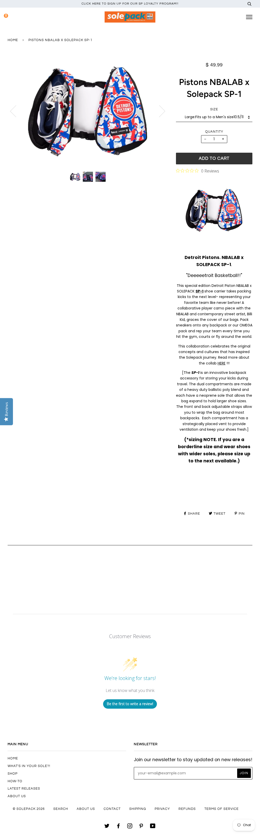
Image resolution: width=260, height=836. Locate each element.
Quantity (214, 131)
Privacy (162, 809)
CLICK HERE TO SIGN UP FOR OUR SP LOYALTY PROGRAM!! (130, 3)
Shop (13, 773)
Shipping (137, 809)
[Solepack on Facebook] (118, 827)
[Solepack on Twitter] (107, 827)
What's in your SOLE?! (29, 766)
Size (214, 109)
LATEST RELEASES (24, 788)
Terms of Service (221, 809)
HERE (221, 363)
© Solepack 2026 (29, 809)
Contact (112, 809)
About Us (17, 796)
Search (60, 809)
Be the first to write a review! (130, 703)
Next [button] (159, 110)
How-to (15, 781)
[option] (88, 111)
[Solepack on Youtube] (153, 827)
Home (13, 40)
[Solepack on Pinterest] (141, 827)
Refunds (187, 809)
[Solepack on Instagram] (130, 827)
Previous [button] (16, 110)
